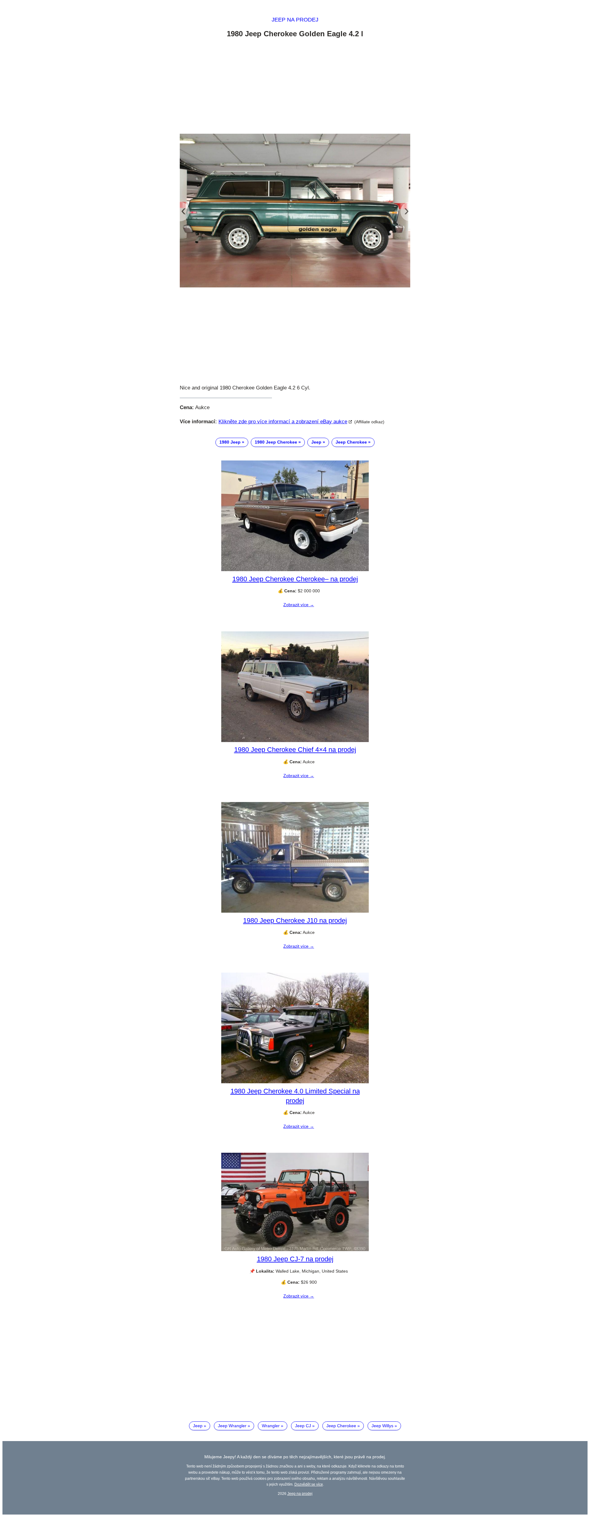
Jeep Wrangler (232, 1425)
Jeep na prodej (295, 20)
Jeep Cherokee (351, 442)
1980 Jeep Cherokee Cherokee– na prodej (295, 579)
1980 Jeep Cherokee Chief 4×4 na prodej (295, 749)
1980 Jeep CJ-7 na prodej (295, 1259)
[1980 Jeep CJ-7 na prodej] (295, 1249)
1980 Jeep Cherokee (276, 442)
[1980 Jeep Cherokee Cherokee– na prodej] (295, 569)
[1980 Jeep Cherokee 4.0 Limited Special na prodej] (295, 1081)
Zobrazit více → (298, 604)
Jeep (316, 442)
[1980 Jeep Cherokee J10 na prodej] (295, 911)
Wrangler (271, 1425)
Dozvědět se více (308, 1484)
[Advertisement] (295, 87)
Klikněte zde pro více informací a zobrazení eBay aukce (282, 422)
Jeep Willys (382, 1425)
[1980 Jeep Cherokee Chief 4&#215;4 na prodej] (295, 740)
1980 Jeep (230, 442)
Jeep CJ (303, 1425)
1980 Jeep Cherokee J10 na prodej (295, 920)
